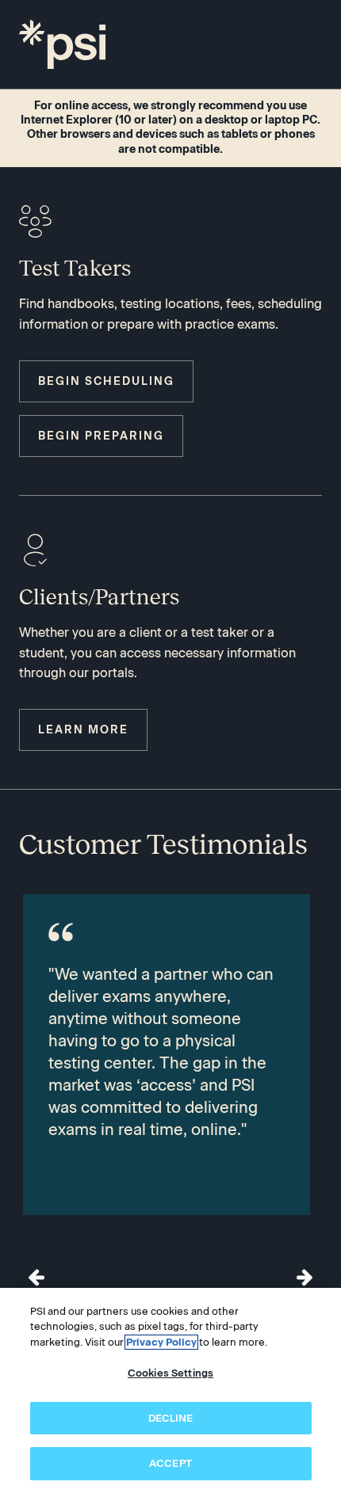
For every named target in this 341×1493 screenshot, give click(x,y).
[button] (304, 1277)
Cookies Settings (170, 1373)
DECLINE (170, 1418)
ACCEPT (170, 1463)
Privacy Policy (161, 1342)
